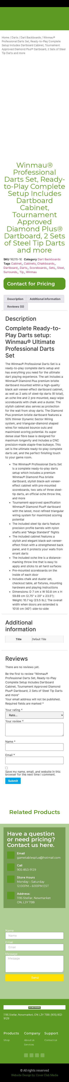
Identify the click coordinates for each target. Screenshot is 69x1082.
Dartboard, (11, 268)
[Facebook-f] (26, 1055)
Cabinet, (16, 263)
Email (10, 755)
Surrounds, (11, 272)
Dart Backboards (31, 37)
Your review (14, 721)
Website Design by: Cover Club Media (34, 1075)
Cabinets (30, 263)
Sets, (52, 268)
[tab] (15, 299)
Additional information (45, 299)
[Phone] (42, 1055)
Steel (60, 268)
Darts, (24, 268)
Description (15, 299)
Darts (15, 37)
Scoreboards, (38, 268)
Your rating (13, 709)
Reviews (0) (15, 306)
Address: (23, 893)
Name (10, 741)
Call (19, 865)
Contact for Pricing (31, 284)
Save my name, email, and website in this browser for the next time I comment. (32, 773)
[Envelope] (37, 1055)
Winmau (31, 272)
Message (11, 954)
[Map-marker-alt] (31, 1055)
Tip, (21, 272)
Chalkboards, (46, 263)
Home (5, 37)
